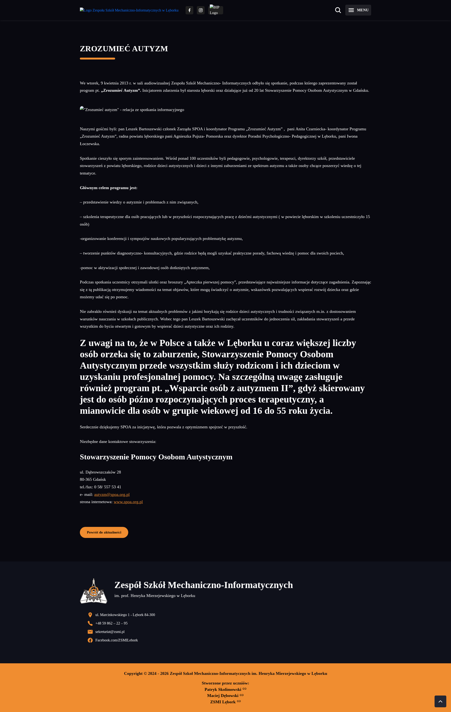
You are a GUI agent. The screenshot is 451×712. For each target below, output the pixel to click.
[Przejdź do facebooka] (189, 10)
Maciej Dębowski (223, 695)
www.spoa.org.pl (128, 501)
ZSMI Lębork (223, 702)
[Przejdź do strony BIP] (215, 10)
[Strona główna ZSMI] (129, 10)
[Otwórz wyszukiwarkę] (338, 10)
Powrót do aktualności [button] (104, 532)
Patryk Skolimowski (223, 689)
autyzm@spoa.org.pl (112, 494)
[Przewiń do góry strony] (440, 701)
